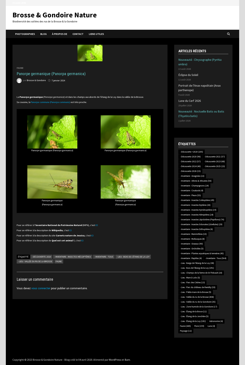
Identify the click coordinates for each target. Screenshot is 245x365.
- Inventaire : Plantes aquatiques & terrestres (202, 253)
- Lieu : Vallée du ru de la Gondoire (198, 301)
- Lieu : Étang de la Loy (193, 321)
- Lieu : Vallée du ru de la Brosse (35, 261)
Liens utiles (96, 34)
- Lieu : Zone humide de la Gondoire (198, 306)
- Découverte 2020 (41, 256)
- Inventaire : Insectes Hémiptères (196, 214)
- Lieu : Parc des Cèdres (192, 282)
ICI (97, 225)
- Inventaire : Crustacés (191, 190)
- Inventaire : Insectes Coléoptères (197, 200)
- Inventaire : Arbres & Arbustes (196, 180)
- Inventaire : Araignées (192, 176)
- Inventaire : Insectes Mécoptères (72, 256)
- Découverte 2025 (214, 166)
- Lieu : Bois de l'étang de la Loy (133, 256)
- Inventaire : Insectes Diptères (195, 205)
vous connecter (40, 288)
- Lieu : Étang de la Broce (193, 311)
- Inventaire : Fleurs (190, 195)
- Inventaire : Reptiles (191, 258)
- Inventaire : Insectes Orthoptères (196, 229)
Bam (127, 359)
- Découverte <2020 (191, 151)
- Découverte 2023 (214, 161)
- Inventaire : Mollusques (192, 238)
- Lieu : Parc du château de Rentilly (197, 287)
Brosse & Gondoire (36, 80)
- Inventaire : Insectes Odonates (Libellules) (201, 224)
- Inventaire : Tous (103, 256)
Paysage (186, 330)
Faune (20, 67)
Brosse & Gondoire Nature (54, 14)
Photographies (25, 34)
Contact (78, 34)
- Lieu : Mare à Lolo (190, 277)
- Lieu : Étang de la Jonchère (194, 316)
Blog (43, 34)
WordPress (115, 359)
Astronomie (216, 321)
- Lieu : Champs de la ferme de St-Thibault (201, 272)
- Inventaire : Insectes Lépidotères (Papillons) (202, 219)
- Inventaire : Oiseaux (191, 243)
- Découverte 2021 (214, 156)
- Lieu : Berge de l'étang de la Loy (197, 263)
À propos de (59, 34)
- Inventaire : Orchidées (192, 248)
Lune (211, 326)
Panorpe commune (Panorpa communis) (50, 102)
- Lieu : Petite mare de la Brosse (195, 292)
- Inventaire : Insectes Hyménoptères (198, 209)
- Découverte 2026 (190, 171)
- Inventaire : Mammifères (193, 234)
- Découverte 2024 (190, 166)
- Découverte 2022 (190, 161)
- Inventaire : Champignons (194, 185)
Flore (199, 326)
